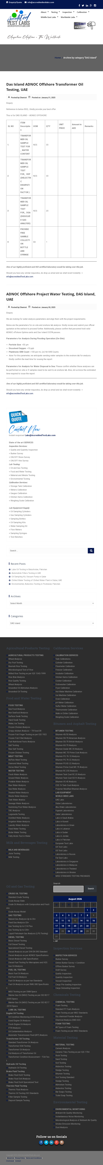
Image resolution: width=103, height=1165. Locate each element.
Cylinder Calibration (64, 662)
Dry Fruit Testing (15, 662)
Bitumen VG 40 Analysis (66, 781)
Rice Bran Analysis (16, 677)
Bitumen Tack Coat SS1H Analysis (70, 778)
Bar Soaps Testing (64, 1092)
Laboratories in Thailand (66, 869)
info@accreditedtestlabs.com (41, 2)
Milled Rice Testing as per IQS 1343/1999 (27, 673)
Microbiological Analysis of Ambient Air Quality (76, 1120)
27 (75, 931)
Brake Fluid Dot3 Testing (19, 1075)
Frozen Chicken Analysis (19, 727)
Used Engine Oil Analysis (19, 1020)
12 (69, 920)
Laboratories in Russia (65, 854)
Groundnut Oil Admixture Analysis (23, 688)
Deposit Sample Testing (19, 1100)
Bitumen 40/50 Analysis (66, 734)
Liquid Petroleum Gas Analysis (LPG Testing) (28, 933)
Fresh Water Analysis (17, 774)
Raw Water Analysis (17, 785)
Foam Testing (61, 1005)
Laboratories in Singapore (67, 861)
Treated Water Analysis (18, 792)
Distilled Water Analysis (19, 818)
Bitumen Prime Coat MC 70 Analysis (71, 767)
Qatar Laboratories (64, 814)
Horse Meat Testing (17, 767)
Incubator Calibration (64, 673)
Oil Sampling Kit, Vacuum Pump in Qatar (29, 576)
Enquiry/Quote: (15, 2)
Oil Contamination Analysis (20, 1031)
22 (87, 926)
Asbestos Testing (63, 1066)
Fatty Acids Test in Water (19, 836)
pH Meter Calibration (65, 702)
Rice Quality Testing (17, 681)
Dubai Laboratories (64, 803)
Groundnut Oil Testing (17, 691)
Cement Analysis (63, 1048)
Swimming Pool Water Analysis (22, 807)
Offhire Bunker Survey (65, 966)
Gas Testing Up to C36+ (18, 930)
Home (58, 57)
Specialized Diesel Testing (20, 948)
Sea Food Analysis (16, 709)
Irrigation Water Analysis (19, 821)
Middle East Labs (48, 17)
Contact (18, 1161)
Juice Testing (14, 853)
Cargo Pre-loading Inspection (68, 984)
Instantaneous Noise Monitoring (70, 1116)
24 (56, 931)
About (43, 12)
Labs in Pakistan (63, 840)
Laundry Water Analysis (18, 825)
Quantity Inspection (64, 977)
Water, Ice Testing (16, 723)
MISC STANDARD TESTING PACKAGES (73, 876)
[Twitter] (83, 6)
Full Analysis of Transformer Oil (22, 1053)
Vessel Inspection (64, 981)
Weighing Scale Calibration (67, 717)
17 (56, 926)
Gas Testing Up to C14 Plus (20, 926)
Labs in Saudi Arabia (64, 818)
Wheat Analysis (15, 659)
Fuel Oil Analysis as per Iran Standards (25, 980)
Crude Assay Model (17, 911)
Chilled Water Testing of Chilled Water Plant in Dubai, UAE (37, 580)
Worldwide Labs (68, 17)
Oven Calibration (63, 699)
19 (69, 926)
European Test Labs (64, 843)
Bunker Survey (62, 959)
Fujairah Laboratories (65, 810)
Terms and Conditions (34, 1158)
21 (81, 926)
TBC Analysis (14, 810)
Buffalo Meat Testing (17, 760)
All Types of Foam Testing (67, 1027)
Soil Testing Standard (65, 1077)
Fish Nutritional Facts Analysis (21, 741)
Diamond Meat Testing (18, 763)
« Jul (55, 941)
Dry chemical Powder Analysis (69, 1016)
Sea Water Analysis (16, 789)
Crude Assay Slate (16, 901)
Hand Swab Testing (16, 720)
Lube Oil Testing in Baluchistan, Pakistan (29, 569)
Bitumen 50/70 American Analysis (70, 738)
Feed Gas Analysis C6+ (18, 922)
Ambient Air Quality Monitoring (69, 1113)
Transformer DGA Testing (19, 1046)
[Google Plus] (91, 6)
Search (56, 883)
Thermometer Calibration (66, 710)
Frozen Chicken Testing (18, 752)
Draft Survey (61, 970)
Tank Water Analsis (16, 800)
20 (75, 926)
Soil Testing (61, 1063)
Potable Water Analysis (18, 781)
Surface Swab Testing (18, 716)
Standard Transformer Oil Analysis (23, 1042)
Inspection (67, 12)
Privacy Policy (20, 1158)
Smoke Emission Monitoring (68, 1124)
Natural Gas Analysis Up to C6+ (22, 919)
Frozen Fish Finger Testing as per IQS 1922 (27, 734)
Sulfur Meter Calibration (66, 706)
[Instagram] (95, 6)
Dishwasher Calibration (66, 684)
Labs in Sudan (62, 832)
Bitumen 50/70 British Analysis (69, 741)
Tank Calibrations (63, 659)
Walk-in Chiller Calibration (67, 713)
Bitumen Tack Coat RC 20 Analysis (71, 774)
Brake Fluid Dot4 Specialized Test (23, 1082)
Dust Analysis (62, 1127)
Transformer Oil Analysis (19, 1049)
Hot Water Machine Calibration (69, 691)
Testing (54, 12)
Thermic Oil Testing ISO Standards (23, 1093)
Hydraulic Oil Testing (17, 1068)
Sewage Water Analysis (18, 803)
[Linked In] (87, 6)
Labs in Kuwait (62, 821)
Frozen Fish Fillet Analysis (20, 738)
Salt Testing (13, 745)
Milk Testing (13, 857)
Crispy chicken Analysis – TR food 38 (24, 731)
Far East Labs (62, 858)
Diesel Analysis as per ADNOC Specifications (28, 955)
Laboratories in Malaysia (66, 865)
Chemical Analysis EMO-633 (68, 1020)
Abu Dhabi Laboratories (66, 807)
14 (81, 920)
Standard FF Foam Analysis (68, 1009)
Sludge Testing (62, 1070)
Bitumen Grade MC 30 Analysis (69, 749)
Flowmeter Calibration (65, 666)
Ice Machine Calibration (66, 695)
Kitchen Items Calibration (67, 677)
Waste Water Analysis (18, 796)
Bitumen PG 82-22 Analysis (68, 763)
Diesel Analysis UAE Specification (23, 959)
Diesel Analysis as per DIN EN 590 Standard (27, 951)
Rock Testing (61, 1055)
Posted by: (15, 98)
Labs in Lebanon (63, 829)
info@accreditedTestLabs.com (19, 276)
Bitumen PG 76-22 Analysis (68, 760)
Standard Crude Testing (18, 897)
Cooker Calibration (64, 681)
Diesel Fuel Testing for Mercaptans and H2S (27, 962)
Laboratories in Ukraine (66, 872)
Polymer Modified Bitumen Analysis (71, 789)
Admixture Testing (63, 1084)
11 (63, 920)
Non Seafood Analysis (18, 712)
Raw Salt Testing (15, 749)
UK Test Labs (61, 847)
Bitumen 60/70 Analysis (66, 745)
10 (56, 920)
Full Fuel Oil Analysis (17, 977)
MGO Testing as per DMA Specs (22, 991)
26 (69, 931)
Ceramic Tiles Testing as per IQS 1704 (72, 1052)
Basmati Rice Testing (17, 666)
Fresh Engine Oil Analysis (19, 1024)
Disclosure (10, 1161)
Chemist (23, 98)
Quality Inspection (63, 973)
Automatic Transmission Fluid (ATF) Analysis (27, 1035)
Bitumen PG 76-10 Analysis (68, 756)
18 (63, 926)
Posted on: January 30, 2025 (43, 307)
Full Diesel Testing (16, 944)
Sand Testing (61, 1059)
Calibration (82, 12)
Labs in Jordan (62, 836)
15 (87, 920)
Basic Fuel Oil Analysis (18, 973)
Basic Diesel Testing (17, 940)
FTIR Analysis (14, 1028)
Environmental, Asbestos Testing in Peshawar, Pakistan (36, 584)
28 (81, 931)
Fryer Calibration (63, 688)
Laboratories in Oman (65, 825)
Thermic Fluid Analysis (18, 1089)
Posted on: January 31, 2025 (43, 98)
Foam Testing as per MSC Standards (72, 1013)
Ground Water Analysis (18, 778)
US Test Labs (61, 850)
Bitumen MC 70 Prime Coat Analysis (71, 752)
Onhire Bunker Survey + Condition (70, 963)
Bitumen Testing (63, 1073)
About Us (10, 1158)
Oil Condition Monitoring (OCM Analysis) (26, 1017)
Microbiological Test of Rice (20, 670)
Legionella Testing (16, 814)
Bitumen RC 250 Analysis (67, 771)
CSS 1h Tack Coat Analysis (67, 785)
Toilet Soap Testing (64, 1095)
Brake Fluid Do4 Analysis (19, 1079)
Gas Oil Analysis (15, 966)
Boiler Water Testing (17, 832)
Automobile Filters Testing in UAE (26, 573)
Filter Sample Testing (17, 1097)
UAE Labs (60, 800)
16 (93, 920)
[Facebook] (79, 6)
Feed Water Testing (17, 829)
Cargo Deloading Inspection (68, 988)
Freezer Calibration (64, 670)
